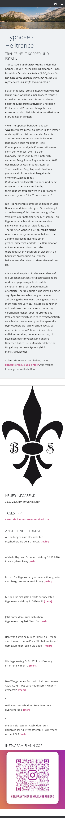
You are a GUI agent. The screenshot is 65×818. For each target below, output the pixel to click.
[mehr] (45, 541)
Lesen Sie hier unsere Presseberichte (27, 519)
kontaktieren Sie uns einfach (22, 364)
